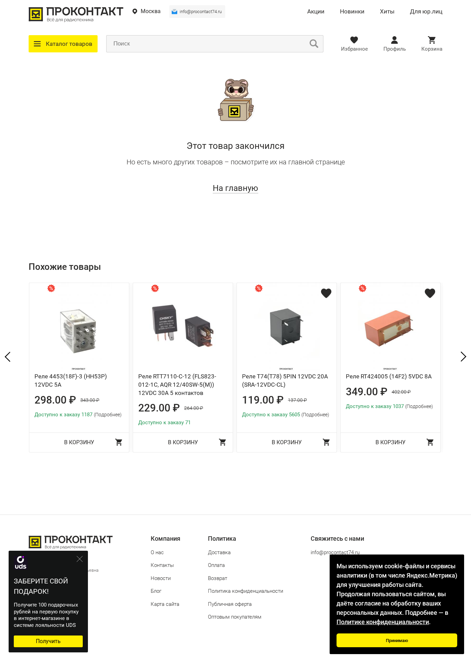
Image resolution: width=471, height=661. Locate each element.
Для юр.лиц (426, 12)
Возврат (217, 578)
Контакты (162, 565)
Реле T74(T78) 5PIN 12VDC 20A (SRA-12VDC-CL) (285, 380)
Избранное (354, 49)
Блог (156, 591)
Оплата (216, 565)
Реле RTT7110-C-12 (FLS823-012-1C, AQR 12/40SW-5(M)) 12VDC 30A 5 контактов (177, 384)
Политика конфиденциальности (245, 591)
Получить (48, 641)
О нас (157, 552)
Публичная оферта (230, 604)
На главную (235, 188)
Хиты (387, 12)
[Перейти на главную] (76, 20)
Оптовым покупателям (234, 617)
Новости (161, 578)
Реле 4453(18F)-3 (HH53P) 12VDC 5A (70, 380)
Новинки (352, 12)
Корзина (431, 49)
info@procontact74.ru (201, 11)
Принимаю (397, 640)
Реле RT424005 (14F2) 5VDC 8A (389, 376)
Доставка (219, 552)
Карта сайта (165, 604)
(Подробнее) (108, 414)
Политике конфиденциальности (383, 622)
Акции (315, 12)
